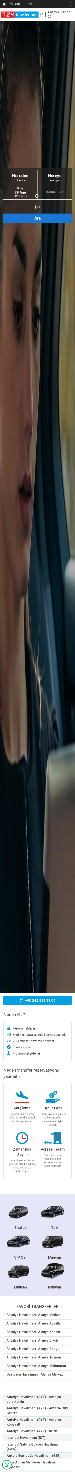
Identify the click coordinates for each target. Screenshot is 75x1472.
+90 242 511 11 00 (59, 14)
